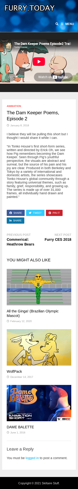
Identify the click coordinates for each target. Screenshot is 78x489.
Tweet (37, 212)
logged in (32, 458)
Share (17, 212)
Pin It (56, 212)
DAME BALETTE (20, 427)
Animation (14, 106)
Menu (69, 24)
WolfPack (14, 371)
